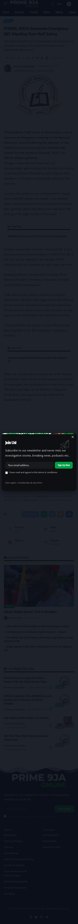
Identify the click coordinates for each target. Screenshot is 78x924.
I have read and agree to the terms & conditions (33, 472)
